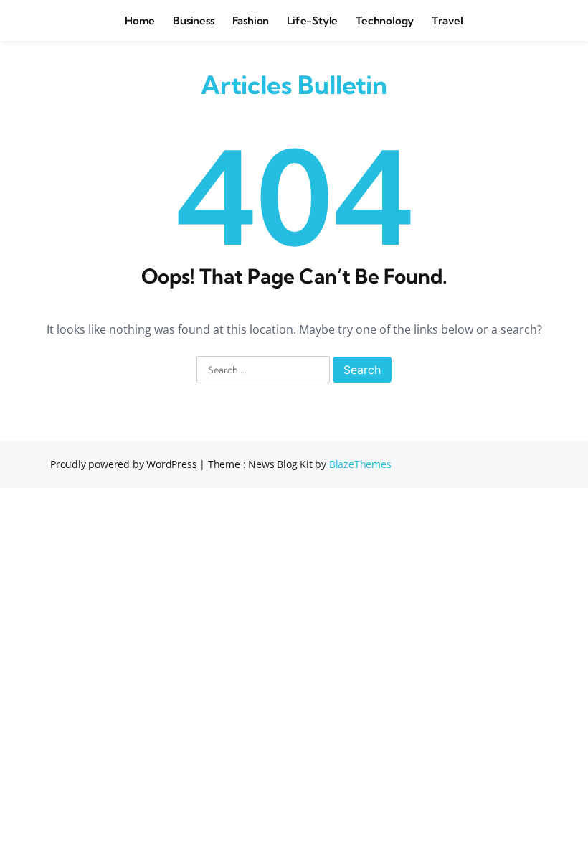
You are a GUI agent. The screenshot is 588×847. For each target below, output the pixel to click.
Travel (447, 20)
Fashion (251, 20)
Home (140, 20)
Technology (385, 20)
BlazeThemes (360, 464)
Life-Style (312, 20)
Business (193, 20)
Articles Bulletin (294, 84)
